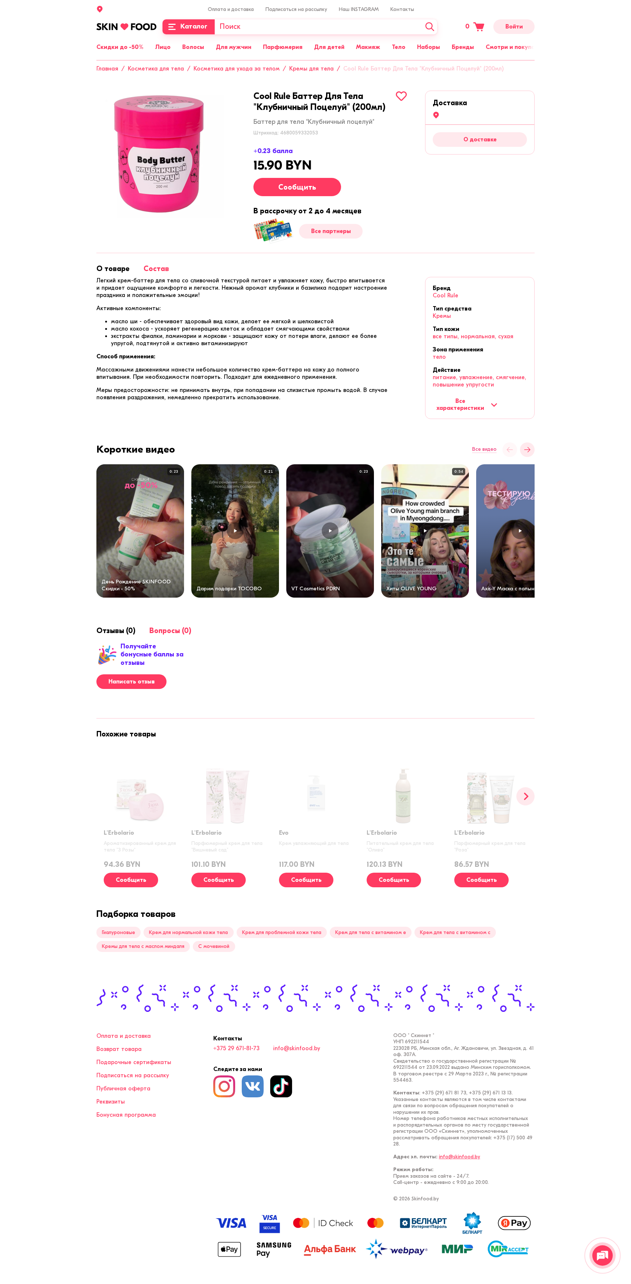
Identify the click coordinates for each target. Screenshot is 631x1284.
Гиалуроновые (118, 932)
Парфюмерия (282, 47)
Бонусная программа (126, 1115)
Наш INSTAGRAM (359, 9)
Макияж (368, 47)
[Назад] (509, 449)
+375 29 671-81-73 (236, 1048)
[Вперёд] (527, 449)
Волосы (193, 47)
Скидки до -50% (120, 47)
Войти (514, 26)
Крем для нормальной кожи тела (188, 932)
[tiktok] (281, 1086)
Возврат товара (119, 1049)
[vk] (253, 1086)
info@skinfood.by (296, 1048)
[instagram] (224, 1086)
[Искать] (429, 26)
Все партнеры (331, 231)
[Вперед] (525, 796)
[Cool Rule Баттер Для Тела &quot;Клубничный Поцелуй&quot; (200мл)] (160, 154)
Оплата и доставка (231, 9)
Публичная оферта (123, 1088)
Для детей (329, 47)
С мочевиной (213, 946)
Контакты (402, 9)
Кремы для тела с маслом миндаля (143, 946)
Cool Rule (445, 295)
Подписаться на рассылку (296, 9)
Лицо (163, 47)
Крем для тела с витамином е (370, 932)
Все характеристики (460, 404)
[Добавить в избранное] (401, 96)
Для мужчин (233, 47)
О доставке (480, 139)
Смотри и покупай (512, 47)
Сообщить (297, 187)
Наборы (428, 47)
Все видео (484, 449)
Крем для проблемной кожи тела (281, 932)
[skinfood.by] (126, 26)
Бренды (463, 47)
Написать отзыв (131, 681)
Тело (398, 47)
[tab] (113, 268)
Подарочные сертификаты (133, 1062)
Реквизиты (110, 1101)
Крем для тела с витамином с (455, 932)
